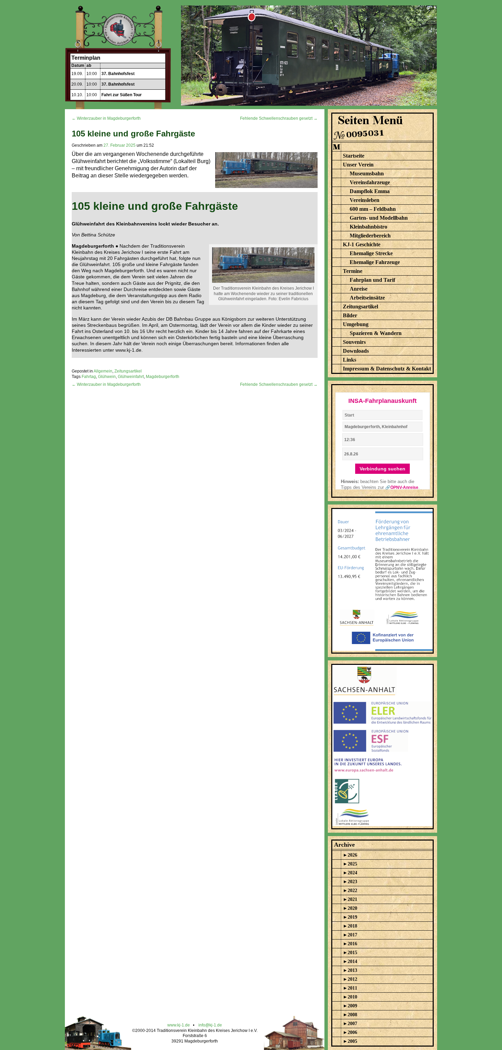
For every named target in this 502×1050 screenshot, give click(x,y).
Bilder (350, 315)
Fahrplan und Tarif (372, 280)
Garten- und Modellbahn (379, 218)
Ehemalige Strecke (371, 253)
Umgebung (355, 324)
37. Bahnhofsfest (118, 73)
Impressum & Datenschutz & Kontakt (387, 368)
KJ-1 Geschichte (361, 244)
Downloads (356, 351)
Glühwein (107, 376)
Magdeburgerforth (162, 376)
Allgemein (103, 371)
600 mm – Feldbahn (373, 209)
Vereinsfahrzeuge (370, 182)
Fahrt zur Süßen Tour (121, 94)
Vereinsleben (364, 200)
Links (349, 360)
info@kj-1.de (210, 1025)
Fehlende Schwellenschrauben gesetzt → (279, 118)
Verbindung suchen (382, 468)
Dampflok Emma (370, 191)
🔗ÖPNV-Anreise (401, 487)
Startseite (353, 156)
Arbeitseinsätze (367, 298)
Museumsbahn (367, 173)
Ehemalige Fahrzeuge (375, 262)
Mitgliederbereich (370, 235)
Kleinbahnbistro (368, 227)
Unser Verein (358, 164)
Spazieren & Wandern (376, 333)
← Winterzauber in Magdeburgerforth (106, 118)
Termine (352, 271)
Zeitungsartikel (128, 371)
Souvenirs (354, 342)
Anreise (358, 289)
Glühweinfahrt (131, 376)
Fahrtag (89, 376)
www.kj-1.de (178, 1025)
